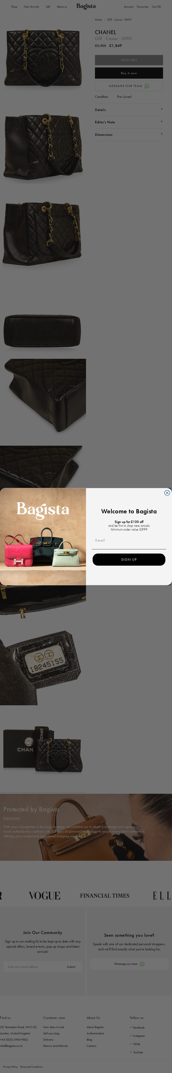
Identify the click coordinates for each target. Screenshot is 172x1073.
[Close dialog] (167, 493)
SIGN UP (129, 559)
